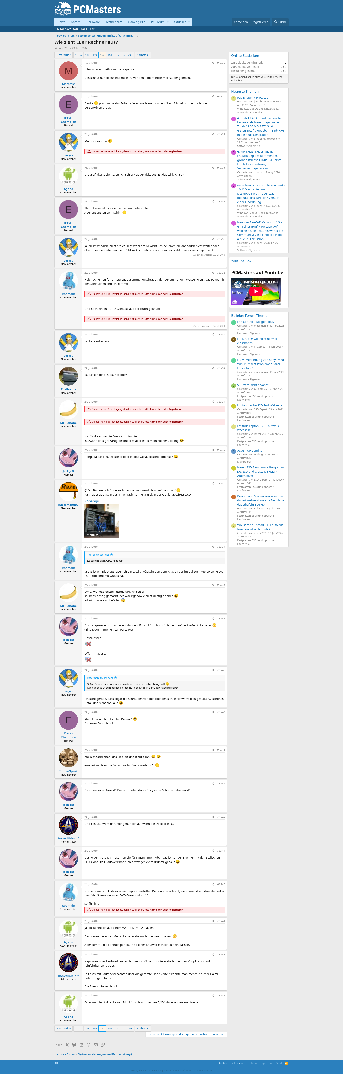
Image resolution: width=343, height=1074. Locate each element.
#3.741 (221, 670)
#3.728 (221, 134)
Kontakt (223, 1063)
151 (110, 55)
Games (75, 22)
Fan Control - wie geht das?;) (256, 322)
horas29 (62, 48)
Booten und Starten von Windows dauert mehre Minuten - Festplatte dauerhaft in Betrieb (260, 500)
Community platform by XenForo (180, 1070)
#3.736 (221, 450)
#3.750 (221, 995)
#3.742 (221, 712)
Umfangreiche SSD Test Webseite (259, 405)
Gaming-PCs (136, 22)
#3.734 (221, 368)
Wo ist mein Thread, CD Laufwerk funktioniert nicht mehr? (260, 527)
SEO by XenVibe (139, 1070)
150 (102, 55)
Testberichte (114, 22)
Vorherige (65, 55)
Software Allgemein (248, 146)
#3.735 (221, 401)
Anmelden (156, 151)
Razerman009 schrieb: (100, 678)
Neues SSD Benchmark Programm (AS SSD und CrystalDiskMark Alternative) (260, 471)
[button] (168, 22)
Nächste (141, 55)
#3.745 (221, 817)
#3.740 (221, 618)
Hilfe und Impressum (261, 1063)
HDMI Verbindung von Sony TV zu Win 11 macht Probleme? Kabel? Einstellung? (260, 364)
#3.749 (221, 954)
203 (130, 55)
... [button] (81, 55)
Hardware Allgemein (249, 333)
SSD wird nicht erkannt (252, 385)
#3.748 (221, 921)
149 (95, 55)
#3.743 (221, 750)
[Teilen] (213, 63)
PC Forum (158, 22)
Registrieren (88, 28)
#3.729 (221, 168)
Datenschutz (238, 1063)
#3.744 (221, 783)
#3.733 (221, 334)
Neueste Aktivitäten (66, 28)
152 (117, 55)
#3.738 (221, 546)
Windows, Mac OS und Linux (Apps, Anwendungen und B (258, 110)
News (61, 22)
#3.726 (221, 63)
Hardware (93, 22)
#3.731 (221, 239)
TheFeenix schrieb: (98, 554)
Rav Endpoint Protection (253, 97)
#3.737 (221, 483)
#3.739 (221, 585)
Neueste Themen (245, 91)
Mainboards (244, 461)
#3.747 (221, 884)
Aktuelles (179, 22)
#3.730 (221, 201)
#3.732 (221, 272)
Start (279, 1063)
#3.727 (221, 96)
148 (87, 55)
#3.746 (221, 850)
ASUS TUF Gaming (249, 450)
